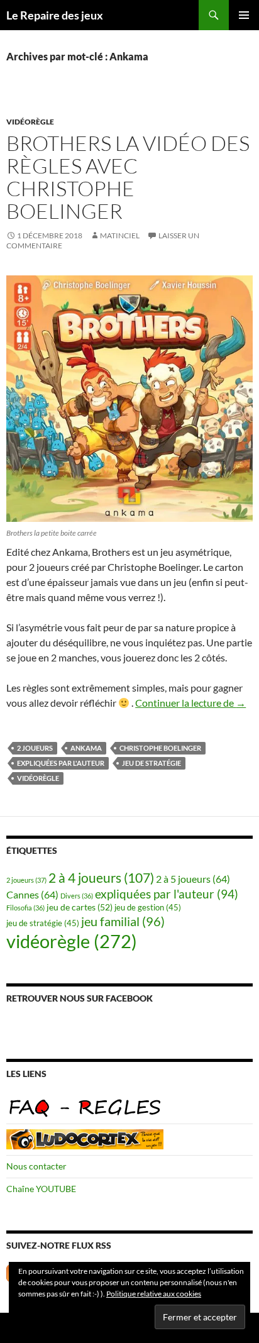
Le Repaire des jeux (54, 15)
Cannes (32, 894)
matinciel (120, 235)
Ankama (86, 748)
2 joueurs (35, 748)
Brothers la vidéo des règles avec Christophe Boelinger (128, 177)
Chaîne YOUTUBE (41, 1188)
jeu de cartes (80, 907)
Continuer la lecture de (190, 703)
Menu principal (244, 15)
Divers (76, 896)
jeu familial (123, 921)
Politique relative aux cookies (153, 1293)
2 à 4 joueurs (101, 877)
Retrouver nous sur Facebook (79, 998)
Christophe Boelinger (160, 748)
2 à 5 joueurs (193, 879)
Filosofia (25, 908)
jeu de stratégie (151, 763)
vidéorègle (30, 121)
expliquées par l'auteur (60, 763)
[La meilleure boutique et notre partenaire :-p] (84, 1137)
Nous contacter (36, 1166)
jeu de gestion (147, 907)
